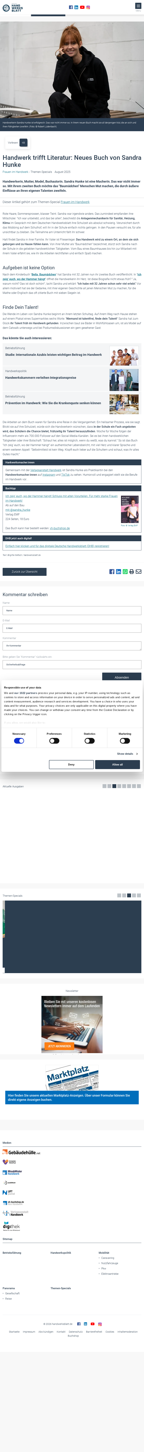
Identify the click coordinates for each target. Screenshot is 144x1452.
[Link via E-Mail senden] (137, 572)
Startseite (14, 1405)
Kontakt (61, 1405)
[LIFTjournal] (72, 1266)
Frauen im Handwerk (75, 202)
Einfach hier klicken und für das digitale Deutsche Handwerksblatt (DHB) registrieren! (57, 546)
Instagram (48, 474)
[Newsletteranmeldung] (72, 1098)
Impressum (29, 1405)
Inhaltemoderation (127, 1405)
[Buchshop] (72, 1276)
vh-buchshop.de (60, 528)
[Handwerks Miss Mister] (72, 1245)
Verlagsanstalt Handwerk (45, 470)
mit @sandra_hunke (17, 510)
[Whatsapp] (124, 572)
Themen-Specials (61, 1361)
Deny (71, 764)
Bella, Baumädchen (44, 274)
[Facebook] (71, 7)
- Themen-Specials (27, 172)
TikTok (65, 474)
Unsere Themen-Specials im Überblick (72, 1044)
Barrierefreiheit (94, 1405)
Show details (125, 753)
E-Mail (6, 620)
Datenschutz (76, 1405)
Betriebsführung (12, 1326)
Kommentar (9, 638)
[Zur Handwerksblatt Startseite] (13, 7)
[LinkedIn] (76, 7)
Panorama (9, 1361)
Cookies (110, 1405)
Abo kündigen (45, 1405)
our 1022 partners (25, 692)
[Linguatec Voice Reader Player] (23, 143)
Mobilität (104, 1326)
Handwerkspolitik (61, 1326)
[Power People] (72, 1235)
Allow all (117, 764)
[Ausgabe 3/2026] (72, 818)
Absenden (122, 677)
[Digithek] (72, 1299)
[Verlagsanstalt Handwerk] (72, 1286)
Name (6, 602)
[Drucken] (131, 571)
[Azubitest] (72, 1256)
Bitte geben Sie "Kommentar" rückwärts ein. (27, 656)
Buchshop (73, 1409)
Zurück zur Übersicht (24, 571)
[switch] (54, 741)
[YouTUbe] (82, 7)
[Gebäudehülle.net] (72, 1225)
